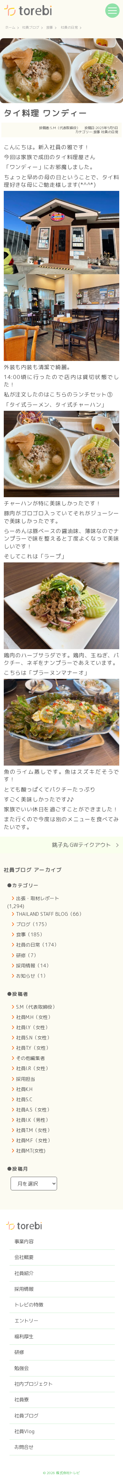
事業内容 (23, 1241)
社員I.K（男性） (33, 1120)
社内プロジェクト (33, 1384)
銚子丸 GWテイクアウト (81, 845)
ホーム (10, 28)
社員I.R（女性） (33, 1068)
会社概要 (23, 1257)
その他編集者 (30, 1058)
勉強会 (21, 1368)
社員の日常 (69, 28)
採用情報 (23, 1289)
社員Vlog (24, 1431)
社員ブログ (30, 28)
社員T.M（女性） (34, 1130)
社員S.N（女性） (34, 1037)
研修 (19, 1352)
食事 (49, 28)
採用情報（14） (33, 965)
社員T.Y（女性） (33, 1048)
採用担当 (25, 1079)
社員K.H (24, 1089)
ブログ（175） (32, 924)
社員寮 (21, 1399)
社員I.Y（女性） (33, 1027)
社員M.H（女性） (34, 1017)
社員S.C (24, 1099)
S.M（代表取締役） (65, 127)
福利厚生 (23, 1336)
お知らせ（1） (32, 976)
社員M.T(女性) (30, 1150)
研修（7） (27, 955)
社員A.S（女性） (34, 1109)
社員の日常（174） (37, 944)
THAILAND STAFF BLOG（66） (50, 914)
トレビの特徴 (28, 1304)
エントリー (26, 1320)
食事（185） (30, 934)
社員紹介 (23, 1273)
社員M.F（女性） (34, 1140)
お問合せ (23, 1447)
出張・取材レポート (37, 898)
